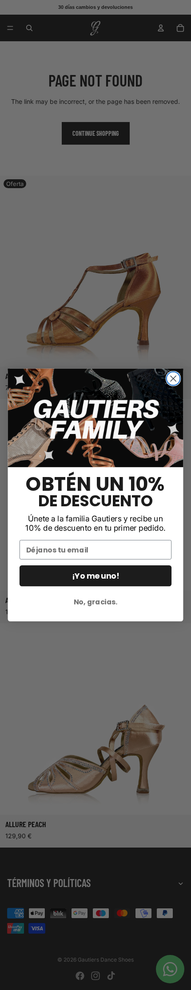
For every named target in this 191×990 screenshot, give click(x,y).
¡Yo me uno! (95, 575)
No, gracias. (95, 602)
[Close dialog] (173, 379)
